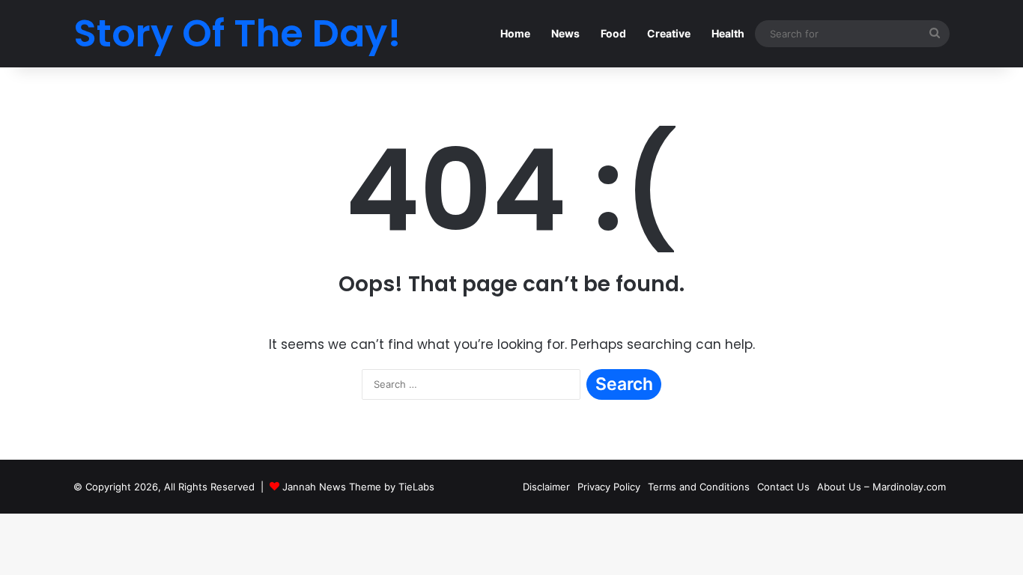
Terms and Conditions (699, 487)
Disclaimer (546, 487)
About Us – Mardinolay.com (881, 487)
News (565, 33)
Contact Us (783, 487)
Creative (668, 33)
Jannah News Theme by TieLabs (358, 487)
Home (515, 33)
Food (613, 33)
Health (727, 33)
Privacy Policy (608, 487)
